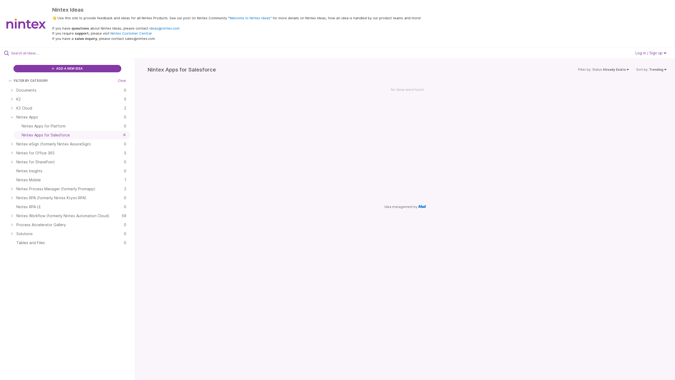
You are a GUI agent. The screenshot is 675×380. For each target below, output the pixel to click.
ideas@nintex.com (164, 28)
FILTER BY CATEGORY (31, 81)
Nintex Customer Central (131, 33)
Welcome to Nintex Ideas (249, 18)
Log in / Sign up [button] (649, 53)
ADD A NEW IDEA (69, 68)
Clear (122, 81)
